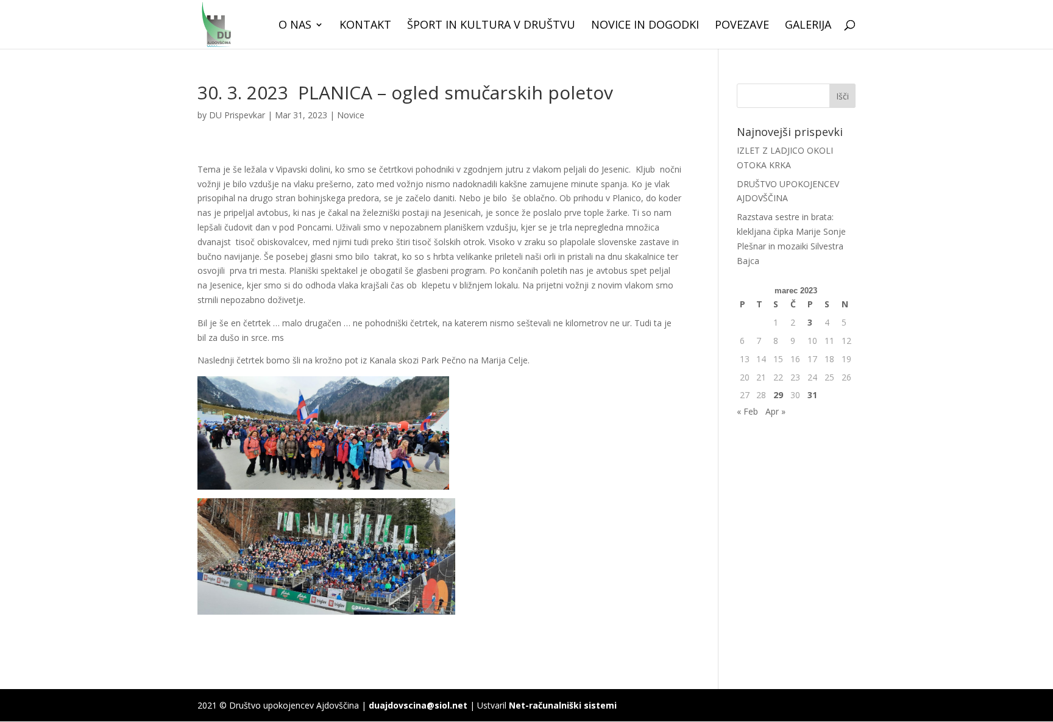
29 (778, 395)
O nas (294, 26)
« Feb (747, 411)
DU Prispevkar (237, 115)
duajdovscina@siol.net (418, 705)
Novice (350, 115)
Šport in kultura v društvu (491, 26)
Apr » (775, 411)
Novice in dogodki (645, 26)
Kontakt (365, 26)
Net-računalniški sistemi (563, 705)
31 (812, 395)
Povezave (742, 26)
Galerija (808, 26)
